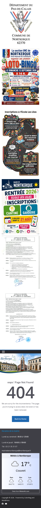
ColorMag (27, 498)
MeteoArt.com (24, 491)
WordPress (6, 500)
